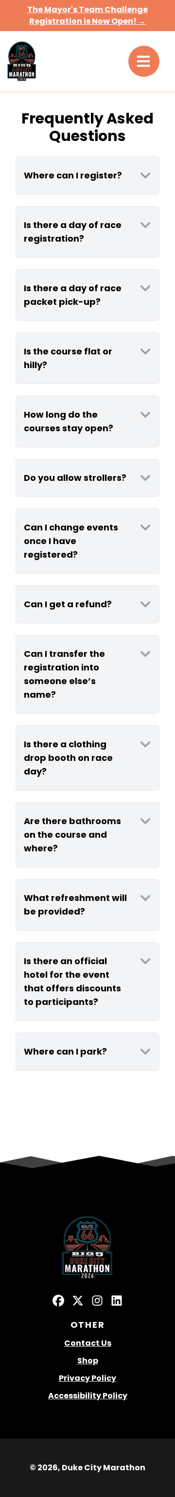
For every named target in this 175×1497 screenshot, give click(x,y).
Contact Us (87, 1343)
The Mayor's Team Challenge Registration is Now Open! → (87, 15)
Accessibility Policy (87, 1395)
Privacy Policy (87, 1378)
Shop (87, 1360)
